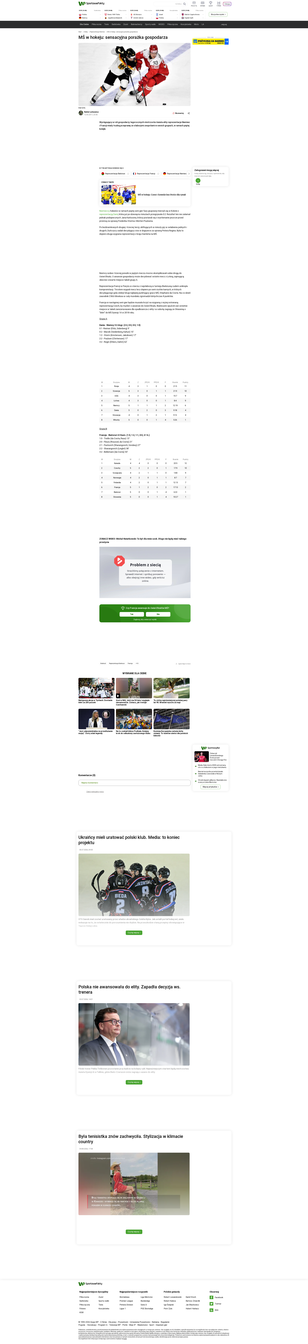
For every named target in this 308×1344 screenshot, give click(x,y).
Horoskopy (91, 1325)
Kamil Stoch (191, 1297)
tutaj (125, 1339)
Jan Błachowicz (192, 1305)
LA (203, 24)
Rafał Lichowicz (91, 112)
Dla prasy (112, 1322)
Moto (196, 24)
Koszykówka (186, 24)
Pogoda (81, 1325)
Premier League (126, 1301)
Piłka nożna (96, 24)
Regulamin (165, 1322)
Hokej (86, 32)
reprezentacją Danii (108, 214)
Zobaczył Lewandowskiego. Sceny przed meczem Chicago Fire (218, 756)
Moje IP (132, 1325)
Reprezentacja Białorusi (117, 663)
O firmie (103, 1322)
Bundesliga (145, 1301)
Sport (151, 1325)
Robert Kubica (170, 1301)
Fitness (82, 1308)
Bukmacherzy (136, 24)
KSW (81, 1312)
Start (80, 32)
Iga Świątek (169, 1305)
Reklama (155, 1322)
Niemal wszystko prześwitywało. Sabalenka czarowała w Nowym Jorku (210, 774)
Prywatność (123, 1322)
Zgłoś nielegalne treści (95, 792)
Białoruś (103, 663)
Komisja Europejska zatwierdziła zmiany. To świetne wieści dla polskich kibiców (171, 733)
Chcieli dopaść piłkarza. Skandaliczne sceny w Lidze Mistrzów (212, 781)
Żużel (125, 24)
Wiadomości (142, 1325)
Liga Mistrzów (147, 1297)
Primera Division (126, 1305)
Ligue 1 (123, 1308)
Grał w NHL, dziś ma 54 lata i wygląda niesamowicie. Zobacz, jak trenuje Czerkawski (132, 702)
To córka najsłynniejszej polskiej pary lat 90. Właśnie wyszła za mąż (170, 701)
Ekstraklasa (124, 1297)
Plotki (124, 1325)
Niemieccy (104, 211)
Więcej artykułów (210, 787)
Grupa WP (94, 1322)
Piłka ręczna (172, 24)
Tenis (106, 24)
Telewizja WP (115, 1325)
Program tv (103, 1325)
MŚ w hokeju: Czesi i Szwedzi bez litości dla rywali (162, 194)
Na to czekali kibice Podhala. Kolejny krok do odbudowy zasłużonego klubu (133, 732)
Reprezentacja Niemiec (97, 32)
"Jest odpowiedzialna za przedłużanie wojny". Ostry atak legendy (95, 732)
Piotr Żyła (168, 1308)
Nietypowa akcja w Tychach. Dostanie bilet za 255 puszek (95, 701)
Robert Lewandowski (173, 1297)
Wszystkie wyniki (217, 14)
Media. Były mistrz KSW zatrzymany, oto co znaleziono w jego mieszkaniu (212, 766)
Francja (130, 663)
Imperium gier (161, 1325)
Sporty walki (150, 24)
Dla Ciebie (84, 24)
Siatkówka (116, 24)
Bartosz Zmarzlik (193, 1301)
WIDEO (161, 24)
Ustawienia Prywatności (140, 1322)
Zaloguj (227, 4)
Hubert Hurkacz (192, 1308)
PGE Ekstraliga (147, 1308)
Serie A (144, 1305)
